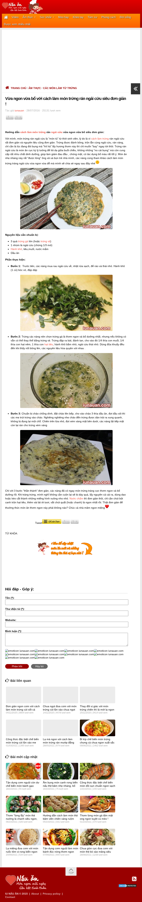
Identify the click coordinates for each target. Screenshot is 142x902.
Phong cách (108, 17)
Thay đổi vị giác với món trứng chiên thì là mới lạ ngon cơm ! (97, 709)
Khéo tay (78, 17)
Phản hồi (17, 666)
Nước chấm (76, 498)
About (35, 893)
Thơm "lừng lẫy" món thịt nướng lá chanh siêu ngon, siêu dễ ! (21, 819)
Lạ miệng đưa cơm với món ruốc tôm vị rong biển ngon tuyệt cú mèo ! (22, 851)
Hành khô (16, 249)
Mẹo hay (63, 17)
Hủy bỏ (39, 666)
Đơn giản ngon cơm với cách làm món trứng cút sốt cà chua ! (23, 709)
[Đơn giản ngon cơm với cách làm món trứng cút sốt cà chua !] (23, 695)
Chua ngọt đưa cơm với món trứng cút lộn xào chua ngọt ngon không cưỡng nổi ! (60, 709)
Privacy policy (51, 893)
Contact (10, 897)
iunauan (19, 110)
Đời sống (125, 17)
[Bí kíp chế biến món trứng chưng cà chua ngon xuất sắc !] (97, 728)
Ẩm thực (28, 17)
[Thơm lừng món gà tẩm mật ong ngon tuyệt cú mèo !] (97, 804)
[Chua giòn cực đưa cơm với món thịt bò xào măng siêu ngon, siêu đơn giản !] (97, 837)
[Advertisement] (71, 55)
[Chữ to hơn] (18, 118)
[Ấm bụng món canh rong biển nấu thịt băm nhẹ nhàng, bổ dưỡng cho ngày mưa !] (60, 771)
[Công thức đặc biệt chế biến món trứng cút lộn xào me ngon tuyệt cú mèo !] (23, 728)
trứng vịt (45, 241)
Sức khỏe (46, 17)
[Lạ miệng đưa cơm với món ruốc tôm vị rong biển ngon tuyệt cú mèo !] (23, 837)
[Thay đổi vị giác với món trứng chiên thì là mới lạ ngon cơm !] (97, 695)
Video (15, 17)
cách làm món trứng (33, 132)
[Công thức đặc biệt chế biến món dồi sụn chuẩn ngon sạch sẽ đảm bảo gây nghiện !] (97, 771)
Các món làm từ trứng (60, 88)
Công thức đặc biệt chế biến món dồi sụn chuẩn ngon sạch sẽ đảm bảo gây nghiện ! (97, 786)
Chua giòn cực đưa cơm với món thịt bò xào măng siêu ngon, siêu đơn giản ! (96, 851)
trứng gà (23, 241)
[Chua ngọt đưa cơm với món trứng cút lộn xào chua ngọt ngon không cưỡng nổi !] (60, 695)
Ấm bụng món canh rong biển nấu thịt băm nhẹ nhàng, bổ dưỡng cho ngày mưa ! (60, 786)
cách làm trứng (100, 138)
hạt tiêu (48, 344)
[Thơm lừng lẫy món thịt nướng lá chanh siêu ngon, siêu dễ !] (23, 804)
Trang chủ (18, 88)
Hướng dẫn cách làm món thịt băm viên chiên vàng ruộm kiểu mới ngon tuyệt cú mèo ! (60, 819)
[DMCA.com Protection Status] (127, 886)
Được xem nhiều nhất (17, 24)
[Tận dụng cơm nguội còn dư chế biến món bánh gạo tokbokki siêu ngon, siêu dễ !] (23, 771)
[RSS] (134, 879)
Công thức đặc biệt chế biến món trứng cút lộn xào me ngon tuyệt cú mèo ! (22, 742)
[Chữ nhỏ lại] (10, 118)
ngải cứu (56, 132)
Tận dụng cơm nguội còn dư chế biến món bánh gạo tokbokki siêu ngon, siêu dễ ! (22, 786)
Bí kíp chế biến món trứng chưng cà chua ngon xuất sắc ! (97, 742)
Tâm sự (92, 17)
